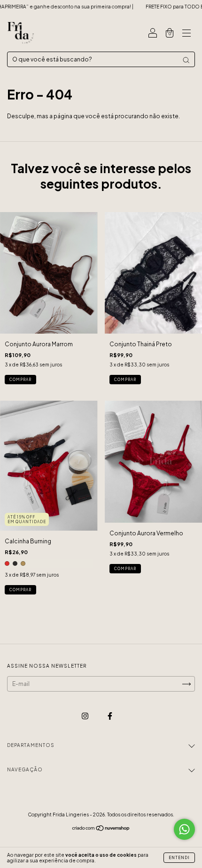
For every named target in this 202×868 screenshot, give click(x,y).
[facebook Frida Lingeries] (109, 715)
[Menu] (186, 34)
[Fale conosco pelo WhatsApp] (184, 829)
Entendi (179, 857)
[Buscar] (186, 60)
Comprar (20, 379)
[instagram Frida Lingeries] (85, 715)
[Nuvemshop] (101, 829)
